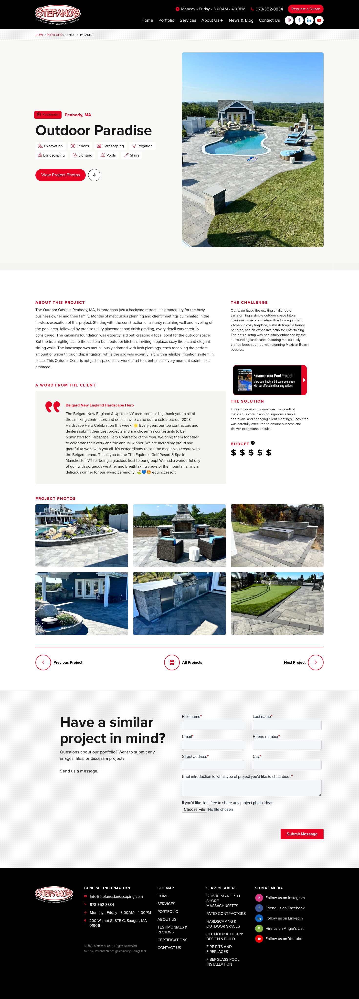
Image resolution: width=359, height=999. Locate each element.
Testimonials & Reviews (172, 930)
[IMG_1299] (81, 535)
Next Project (295, 662)
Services (188, 20)
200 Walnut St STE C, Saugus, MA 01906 (118, 923)
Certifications (172, 940)
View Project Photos (60, 175)
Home (147, 20)
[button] (222, 20)
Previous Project (67, 662)
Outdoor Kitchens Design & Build (225, 936)
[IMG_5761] (277, 535)
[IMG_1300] (179, 535)
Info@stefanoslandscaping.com (116, 896)
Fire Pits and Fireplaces (219, 949)
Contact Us (269, 20)
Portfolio (166, 20)
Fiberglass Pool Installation (222, 962)
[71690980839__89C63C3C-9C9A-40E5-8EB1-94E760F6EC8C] (81, 603)
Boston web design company (112, 951)
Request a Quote (305, 9)
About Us (211, 20)
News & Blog (241, 20)
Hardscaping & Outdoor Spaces (223, 924)
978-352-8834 (269, 9)
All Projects (192, 662)
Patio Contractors (226, 913)
